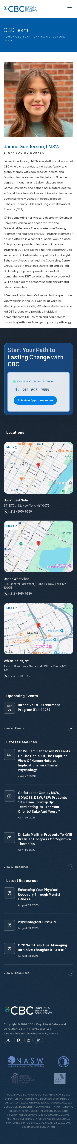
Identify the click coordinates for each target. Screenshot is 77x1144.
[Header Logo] (20, 9)
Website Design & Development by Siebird (31, 1033)
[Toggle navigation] (69, 9)
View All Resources (16, 972)
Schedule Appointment (33, 400)
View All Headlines (16, 866)
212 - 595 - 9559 (36, 390)
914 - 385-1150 (20, 676)
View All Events (14, 728)
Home (8, 36)
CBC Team (23, 36)
